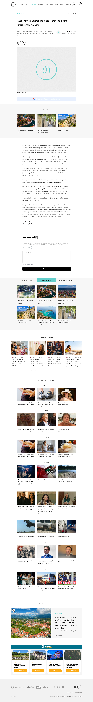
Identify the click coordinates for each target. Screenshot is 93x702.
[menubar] (80, 4)
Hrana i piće (24, 4)
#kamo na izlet (71, 14)
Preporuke (68, 4)
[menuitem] (80, 4)
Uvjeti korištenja (63, 696)
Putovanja (33, 4)
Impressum (52, 696)
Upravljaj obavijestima (75, 692)
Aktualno (40, 4)
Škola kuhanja (59, 4)
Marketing (57, 696)
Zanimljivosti (49, 4)
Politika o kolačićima (78, 696)
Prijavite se (46, 269)
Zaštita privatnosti (70, 696)
